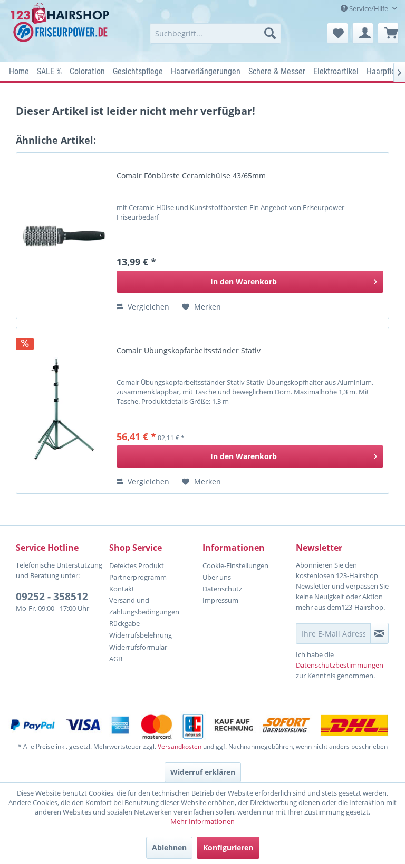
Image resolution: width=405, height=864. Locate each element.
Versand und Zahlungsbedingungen (144, 606)
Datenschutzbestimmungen (339, 665)
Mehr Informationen (202, 821)
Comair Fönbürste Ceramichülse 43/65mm (191, 176)
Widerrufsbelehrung (140, 635)
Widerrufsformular (138, 647)
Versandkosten (179, 746)
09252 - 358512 (52, 596)
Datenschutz (222, 588)
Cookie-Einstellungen (235, 565)
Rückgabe (124, 623)
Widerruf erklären (202, 772)
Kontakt (121, 588)
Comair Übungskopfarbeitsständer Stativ (189, 350)
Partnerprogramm (138, 577)
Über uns (216, 577)
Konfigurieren (228, 847)
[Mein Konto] (362, 33)
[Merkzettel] (337, 33)
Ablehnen (169, 847)
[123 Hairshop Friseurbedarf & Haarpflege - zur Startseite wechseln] (61, 29)
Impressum (220, 600)
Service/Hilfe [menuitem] (369, 8)
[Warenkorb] (388, 33)
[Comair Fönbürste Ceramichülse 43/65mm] (64, 235)
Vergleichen (147, 307)
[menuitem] (216, 33)
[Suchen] (270, 33)
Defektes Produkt (136, 565)
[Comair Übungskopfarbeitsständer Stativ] (64, 410)
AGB (115, 658)
